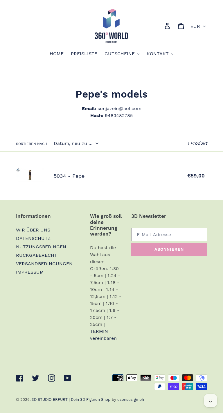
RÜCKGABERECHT (36, 255)
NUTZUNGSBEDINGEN (41, 246)
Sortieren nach (31, 144)
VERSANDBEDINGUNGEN (44, 263)
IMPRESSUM (30, 272)
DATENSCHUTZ (33, 238)
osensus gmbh (130, 399)
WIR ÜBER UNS (33, 230)
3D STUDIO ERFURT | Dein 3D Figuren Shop (71, 399)
